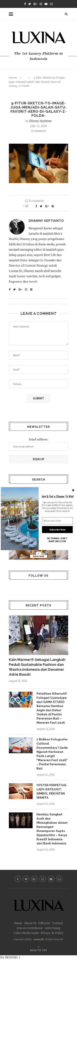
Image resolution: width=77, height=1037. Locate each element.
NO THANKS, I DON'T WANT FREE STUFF (57, 539)
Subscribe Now (57, 529)
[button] (57, 496)
